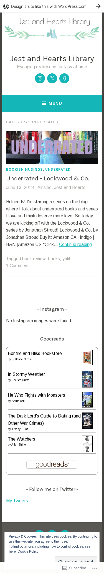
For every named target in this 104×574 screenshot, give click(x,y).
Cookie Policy (27, 551)
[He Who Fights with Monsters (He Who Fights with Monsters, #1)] (87, 406)
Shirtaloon (18, 400)
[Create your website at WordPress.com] (52, 6)
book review (33, 258)
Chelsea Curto (20, 380)
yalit (66, 258)
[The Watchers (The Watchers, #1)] (87, 450)
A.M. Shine (18, 444)
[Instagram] (40, 78)
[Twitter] (52, 78)
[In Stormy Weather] (87, 386)
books (54, 258)
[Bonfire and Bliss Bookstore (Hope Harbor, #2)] (87, 363)
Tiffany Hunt (20, 429)
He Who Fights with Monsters (36, 395)
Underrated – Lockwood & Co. (47, 178)
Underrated (58, 169)
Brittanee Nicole (22, 359)
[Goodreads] (64, 78)
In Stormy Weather (26, 374)
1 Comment (17, 265)
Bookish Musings (24, 169)
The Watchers (21, 439)
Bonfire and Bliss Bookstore (35, 353)
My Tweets (17, 500)
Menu (55, 103)
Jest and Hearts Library (52, 58)
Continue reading (75, 244)
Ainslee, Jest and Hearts (61, 187)
